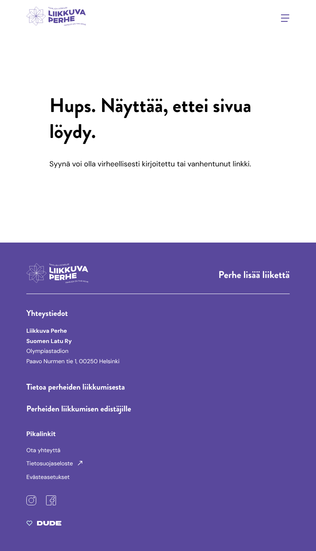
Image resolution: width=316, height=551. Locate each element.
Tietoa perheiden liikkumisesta (75, 387)
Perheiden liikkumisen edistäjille (78, 409)
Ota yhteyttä (43, 450)
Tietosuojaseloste (50, 463)
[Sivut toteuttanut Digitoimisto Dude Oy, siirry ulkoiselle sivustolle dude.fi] (43, 525)
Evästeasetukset (48, 477)
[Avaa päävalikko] (285, 18)
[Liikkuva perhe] (56, 27)
